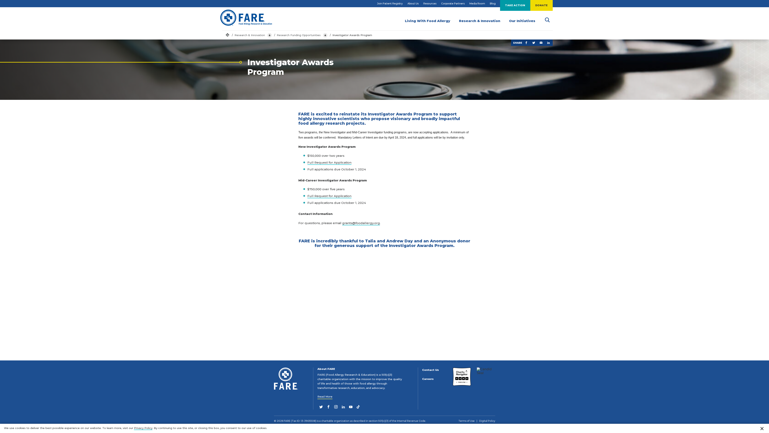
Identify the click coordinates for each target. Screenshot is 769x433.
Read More (324, 396)
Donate (541, 5)
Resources (429, 3)
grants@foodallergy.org (361, 223)
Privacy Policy (143, 428)
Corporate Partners (453, 3)
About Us (413, 3)
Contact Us (430, 369)
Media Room (477, 3)
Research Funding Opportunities (299, 35)
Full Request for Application (329, 162)
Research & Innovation (250, 35)
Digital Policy (487, 421)
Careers (428, 378)
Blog (493, 3)
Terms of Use (466, 421)
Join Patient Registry (390, 3)
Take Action (515, 5)
